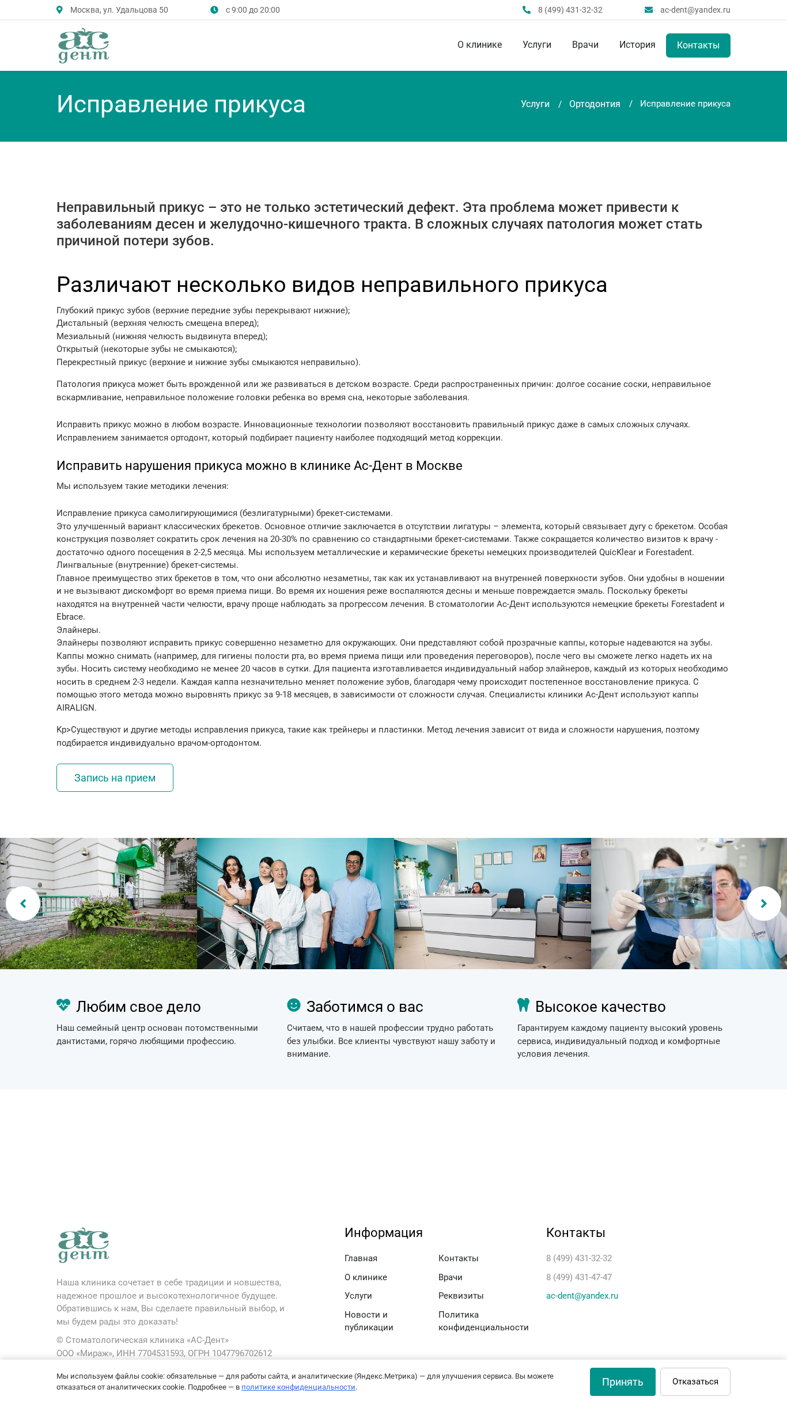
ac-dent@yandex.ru (582, 1296)
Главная (361, 1258)
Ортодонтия (594, 103)
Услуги (537, 44)
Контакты (698, 45)
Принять (623, 1382)
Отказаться (695, 1381)
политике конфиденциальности (298, 1387)
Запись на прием (115, 778)
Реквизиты (461, 1296)
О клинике (479, 44)
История (637, 44)
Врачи (585, 44)
